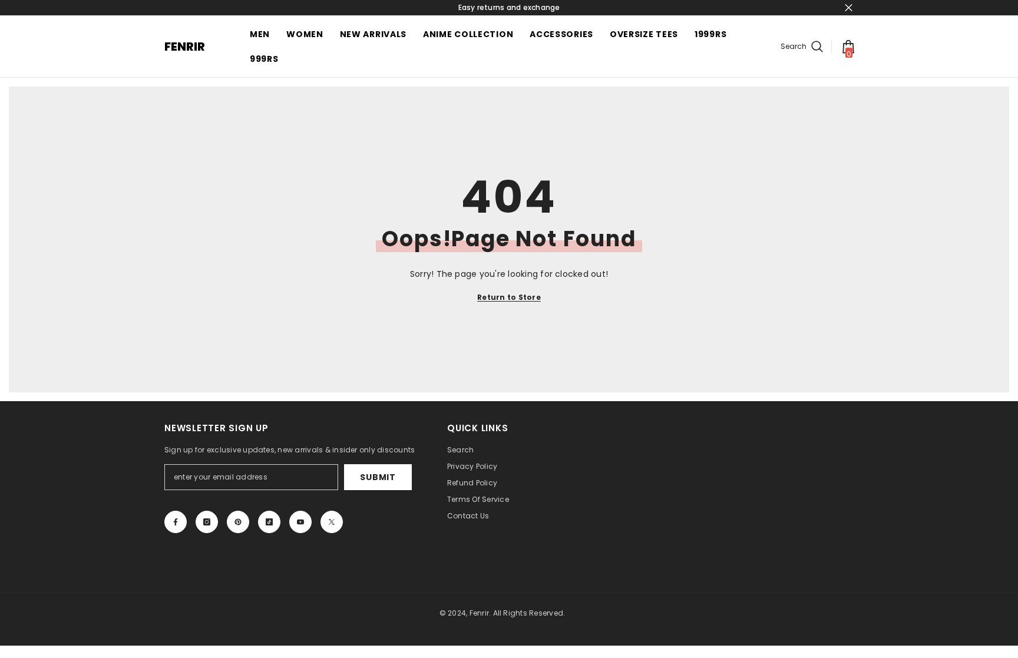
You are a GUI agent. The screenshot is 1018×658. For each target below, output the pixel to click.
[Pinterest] (238, 522)
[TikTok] (269, 522)
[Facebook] (175, 522)
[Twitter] (331, 522)
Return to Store (509, 297)
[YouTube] (300, 522)
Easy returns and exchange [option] (509, 7)
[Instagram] (207, 522)
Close (849, 8)
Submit (377, 477)
